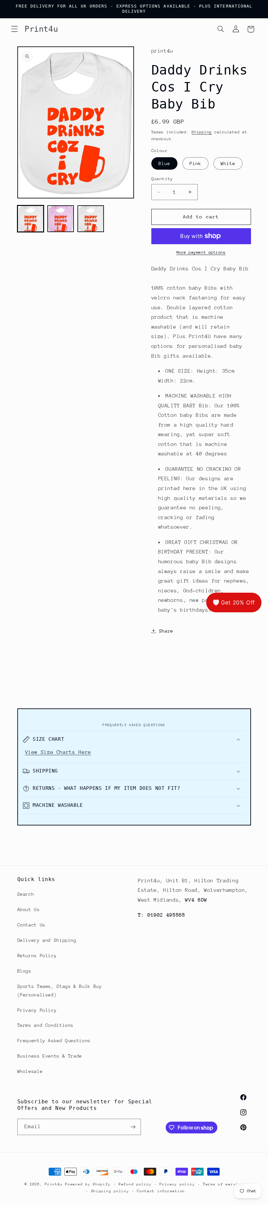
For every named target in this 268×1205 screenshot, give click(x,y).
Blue (164, 163)
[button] (14, 29)
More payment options (201, 252)
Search (25, 894)
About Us (28, 909)
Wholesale (30, 1071)
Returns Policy (37, 955)
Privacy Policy (37, 1010)
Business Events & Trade (49, 1056)
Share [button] (166, 631)
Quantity (162, 178)
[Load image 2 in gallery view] (60, 218)
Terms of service (223, 1184)
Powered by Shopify (87, 1184)
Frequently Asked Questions (54, 1040)
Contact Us (31, 924)
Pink (195, 163)
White (228, 163)
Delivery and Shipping (46, 940)
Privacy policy (177, 1184)
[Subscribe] (132, 1127)
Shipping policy (110, 1191)
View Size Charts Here (58, 752)
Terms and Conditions (45, 1025)
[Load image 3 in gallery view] (90, 218)
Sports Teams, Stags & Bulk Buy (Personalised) (59, 990)
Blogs (24, 971)
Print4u (53, 1184)
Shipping (202, 132)
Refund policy (135, 1184)
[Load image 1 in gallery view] (30, 218)
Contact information (161, 1191)
